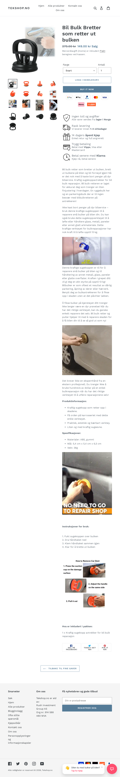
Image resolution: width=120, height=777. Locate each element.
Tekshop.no (19, 8)
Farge (66, 64)
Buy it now (87, 89)
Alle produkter (16, 706)
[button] (112, 769)
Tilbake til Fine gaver (62, 668)
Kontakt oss (15, 727)
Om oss (12, 731)
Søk (10, 698)
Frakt (102, 51)
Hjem (11, 702)
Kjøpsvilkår (14, 723)
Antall (101, 64)
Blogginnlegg (15, 711)
